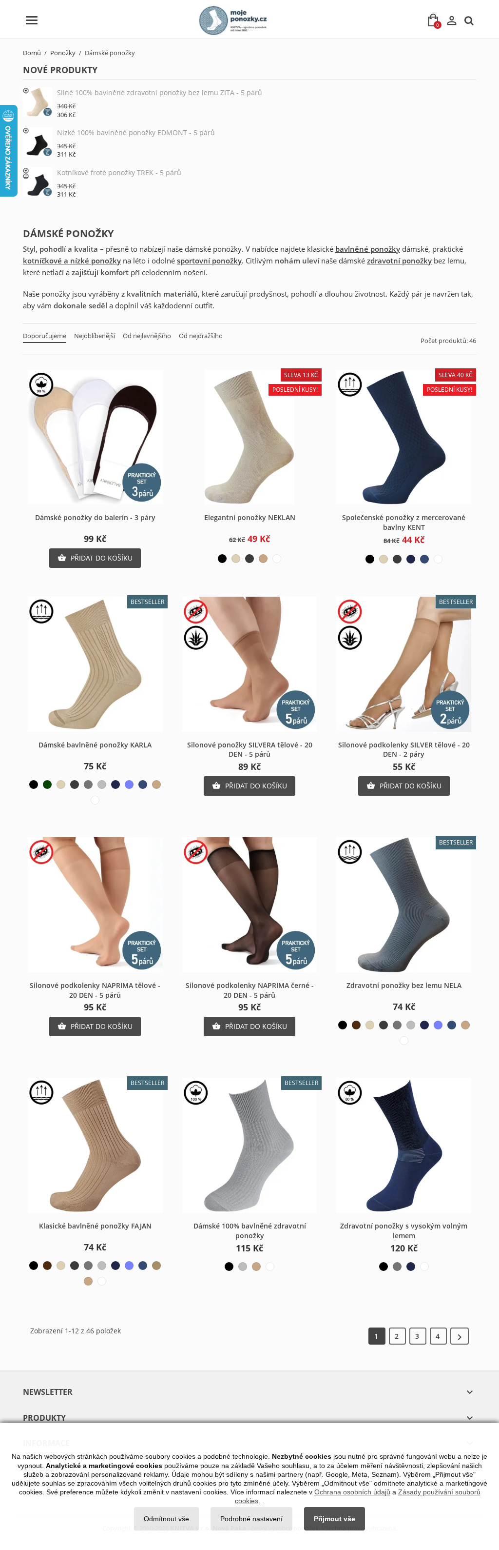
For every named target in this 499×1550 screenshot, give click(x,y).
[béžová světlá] (235, 558)
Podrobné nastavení (251, 1519)
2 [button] (397, 1336)
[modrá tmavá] (410, 559)
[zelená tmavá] (47, 784)
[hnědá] (356, 1025)
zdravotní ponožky (399, 260)
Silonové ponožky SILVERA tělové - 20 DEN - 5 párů (249, 749)
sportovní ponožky (209, 260)
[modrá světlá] (129, 784)
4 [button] (438, 1336)
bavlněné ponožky (367, 249)
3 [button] (417, 1336)
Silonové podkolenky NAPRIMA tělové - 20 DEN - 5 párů (95, 990)
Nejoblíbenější (94, 335)
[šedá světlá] (101, 784)
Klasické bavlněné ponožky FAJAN (95, 1225)
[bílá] (276, 558)
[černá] (222, 558)
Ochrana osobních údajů (352, 1492)
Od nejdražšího (201, 335)
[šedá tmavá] (249, 558)
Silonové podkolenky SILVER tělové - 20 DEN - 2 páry (404, 749)
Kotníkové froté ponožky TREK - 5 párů (119, 172)
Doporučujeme (44, 335)
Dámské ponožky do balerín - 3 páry (95, 517)
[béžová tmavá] (156, 1265)
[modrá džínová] (424, 559)
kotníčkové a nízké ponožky (72, 260)
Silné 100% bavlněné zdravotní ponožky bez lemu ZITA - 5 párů (159, 92)
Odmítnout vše (166, 1519)
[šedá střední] (88, 784)
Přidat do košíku (95, 558)
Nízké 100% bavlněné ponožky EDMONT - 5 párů (136, 132)
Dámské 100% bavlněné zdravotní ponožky (249, 1230)
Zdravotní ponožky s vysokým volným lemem (403, 1230)
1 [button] (376, 1336)
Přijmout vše (334, 1519)
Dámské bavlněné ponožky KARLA (95, 744)
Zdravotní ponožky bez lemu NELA (403, 985)
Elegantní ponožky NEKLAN (249, 517)
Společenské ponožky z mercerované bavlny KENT (403, 522)
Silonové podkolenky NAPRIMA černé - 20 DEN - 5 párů (250, 990)
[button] (459, 1336)
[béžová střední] (263, 558)
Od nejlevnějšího (147, 335)
